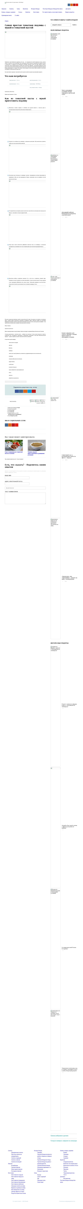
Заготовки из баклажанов (18, 1182)
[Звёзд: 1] (32, 400)
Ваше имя (8, 475)
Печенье (65, 1167)
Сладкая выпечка (68, 1161)
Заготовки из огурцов (17, 1174)
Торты (65, 1171)
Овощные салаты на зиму (18, 1186)
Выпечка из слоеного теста (70, 1165)
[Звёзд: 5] (37, 401)
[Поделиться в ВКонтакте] (21, 391)
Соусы (20, 12)
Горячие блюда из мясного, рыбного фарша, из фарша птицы (44, 1156)
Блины (65, 1152)
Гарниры (39, 1152)
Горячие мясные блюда (43, 1165)
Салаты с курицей (16, 1158)
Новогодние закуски (16, 1169)
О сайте (17, 15)
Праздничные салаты (17, 1152)
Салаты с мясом (15, 1160)
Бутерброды (14, 1165)
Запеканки (40, 1169)
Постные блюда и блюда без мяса (52, 9)
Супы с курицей (41, 1176)
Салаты (11, 9)
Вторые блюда (35, 9)
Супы (18, 9)
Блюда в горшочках (42, 1171)
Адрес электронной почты (13, 481)
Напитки (27, 12)
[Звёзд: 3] (42, 400)
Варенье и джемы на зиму (18, 1187)
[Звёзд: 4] (32, 401)
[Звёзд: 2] (37, 400)
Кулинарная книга (7, 15)
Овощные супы (41, 1180)
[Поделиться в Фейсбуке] (17, 391)
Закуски (4, 9)
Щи (38, 1178)
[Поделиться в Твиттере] (29, 391)
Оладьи (65, 1156)
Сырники (65, 1158)
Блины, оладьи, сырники (8, 12)
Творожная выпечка (68, 1173)
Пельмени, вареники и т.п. (44, 1167)
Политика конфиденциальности (67, 1201)
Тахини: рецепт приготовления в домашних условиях (36, 453)
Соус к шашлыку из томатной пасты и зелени (14, 452)
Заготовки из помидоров (18, 1180)
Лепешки (65, 1154)
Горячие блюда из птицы (44, 1160)
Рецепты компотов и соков (18, 1193)
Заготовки (36, 12)
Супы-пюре (40, 1182)
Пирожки (65, 1169)
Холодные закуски (16, 1171)
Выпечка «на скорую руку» (70, 1163)
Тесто (65, 1174)
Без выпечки (66, 1178)
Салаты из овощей (16, 1161)
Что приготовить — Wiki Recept (20, 1201)
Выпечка (25, 9)
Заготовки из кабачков (17, 1184)
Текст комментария (11, 491)
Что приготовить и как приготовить (52, 12)
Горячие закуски (15, 1167)
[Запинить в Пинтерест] (34, 391)
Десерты (68, 9)
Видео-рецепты (69, 12)
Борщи (39, 1174)
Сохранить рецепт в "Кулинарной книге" (15, 381)
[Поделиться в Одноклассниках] (25, 391)
